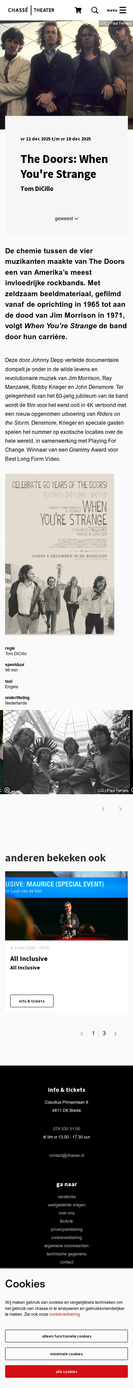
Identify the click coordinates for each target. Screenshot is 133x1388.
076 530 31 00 (66, 1129)
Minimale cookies (66, 1353)
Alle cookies (66, 1371)
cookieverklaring (66, 1237)
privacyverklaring (67, 1229)
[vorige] (103, 809)
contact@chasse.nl (66, 1155)
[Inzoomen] (7, 790)
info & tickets (32, 1001)
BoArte (66, 1221)
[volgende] (120, 809)
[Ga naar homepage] (32, 10)
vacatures (67, 1197)
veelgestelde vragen (67, 1205)
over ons (67, 1213)
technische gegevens (66, 1254)
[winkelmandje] (79, 10)
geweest (64, 219)
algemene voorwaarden (66, 1246)
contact (66, 1262)
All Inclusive (29, 958)
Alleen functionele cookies (66, 1336)
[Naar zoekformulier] (95, 10)
